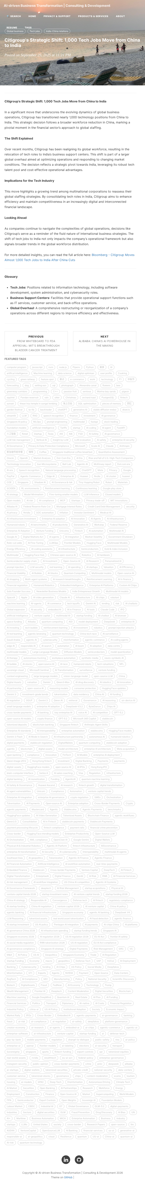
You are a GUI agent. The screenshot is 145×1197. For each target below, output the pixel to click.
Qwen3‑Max (62, 682)
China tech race (88, 633)
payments (119, 761)
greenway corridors (17, 391)
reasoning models (59, 688)
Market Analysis (42, 458)
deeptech (46, 888)
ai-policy (130, 1039)
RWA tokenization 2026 (52, 942)
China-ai (109, 1136)
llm (132, 1124)
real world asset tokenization (68, 918)
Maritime (21, 1118)
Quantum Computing (75, 573)
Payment (83, 973)
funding (46, 966)
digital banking (14, 779)
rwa (117, 1039)
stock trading (111, 421)
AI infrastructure (66, 548)
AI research (67, 785)
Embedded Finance (17, 870)
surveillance (85, 670)
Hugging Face (94, 542)
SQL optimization (87, 403)
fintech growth (86, 785)
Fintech (79, 530)
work (92, 379)
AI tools (91, 609)
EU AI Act (99, 936)
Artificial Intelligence (48, 863)
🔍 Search (14, 16)
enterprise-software (17, 1033)
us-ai (111, 1130)
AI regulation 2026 (49, 936)
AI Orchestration (15, 839)
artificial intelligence (17, 615)
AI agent (106, 427)
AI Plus (96, 997)
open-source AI (35, 688)
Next (105, 341)
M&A (9, 954)
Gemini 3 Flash (14, 736)
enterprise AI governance (51, 797)
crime (88, 1063)
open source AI (63, 767)
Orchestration (113, 797)
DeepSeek (109, 621)
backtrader (46, 409)
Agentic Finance (103, 857)
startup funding (84, 615)
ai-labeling (67, 1045)
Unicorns (64, 530)
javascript (37, 367)
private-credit (80, 1069)
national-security (103, 1069)
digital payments (15, 742)
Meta (100, 470)
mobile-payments (36, 1039)
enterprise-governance (111, 1057)
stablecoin (107, 718)
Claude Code (107, 609)
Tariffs (63, 427)
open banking (14, 754)
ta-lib (31, 409)
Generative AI (81, 524)
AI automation (96, 530)
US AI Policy (51, 1009)
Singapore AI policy (17, 421)
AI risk (30, 500)
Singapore (23, 482)
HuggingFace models (38, 767)
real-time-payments (106, 863)
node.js (63, 367)
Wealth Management (18, 991)
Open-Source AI (71, 561)
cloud (51, 1136)
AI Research (92, 561)
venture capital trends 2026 (21, 894)
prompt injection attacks (121, 627)
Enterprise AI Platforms (101, 585)
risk (117, 603)
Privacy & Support (57, 16)
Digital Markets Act (33, 536)
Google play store (112, 488)
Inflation (64, 512)
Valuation (108, 567)
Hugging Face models (120, 730)
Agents (55, 973)
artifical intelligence (17, 373)
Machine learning (43, 373)
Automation (76, 791)
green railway (28, 379)
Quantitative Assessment (111, 452)
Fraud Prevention (81, 1112)
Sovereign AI (89, 1100)
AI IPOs (81, 767)
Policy (79, 979)
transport (117, 1045)
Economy (34, 960)
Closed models (113, 494)
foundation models (16, 427)
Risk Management (103, 948)
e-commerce (77, 379)
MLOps (37, 421)
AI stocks (27, 664)
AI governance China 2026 (21, 930)
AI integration (72, 536)
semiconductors (96, 651)
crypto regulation (79, 797)
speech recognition (53, 415)
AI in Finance (74, 609)
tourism (130, 1076)
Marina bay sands (106, 391)
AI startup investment (18, 924)
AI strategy (12, 494)
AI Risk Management (68, 888)
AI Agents (96, 518)
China (122, 676)
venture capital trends (99, 791)
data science (65, 373)
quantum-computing (89, 742)
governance (62, 1076)
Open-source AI (125, 573)
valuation (32, 682)
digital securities (45, 1112)
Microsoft (80, 445)
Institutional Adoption (75, 1009)
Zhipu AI (111, 706)
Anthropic (125, 445)
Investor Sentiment (84, 512)
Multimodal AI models (117, 591)
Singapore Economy (73, 954)
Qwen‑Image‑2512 (16, 761)
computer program (16, 367)
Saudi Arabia (13, 639)
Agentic (54, 809)
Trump (108, 985)
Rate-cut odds (14, 542)
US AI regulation (79, 942)
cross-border (74, 1124)
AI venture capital (94, 906)
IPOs (28, 1015)
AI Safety (94, 433)
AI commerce (54, 603)
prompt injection (15, 567)
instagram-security (17, 1063)
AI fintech (98, 900)
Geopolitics (51, 954)
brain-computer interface (20, 773)
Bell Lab (66, 464)
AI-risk (10, 1142)
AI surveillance (110, 633)
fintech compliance (54, 827)
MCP (62, 500)
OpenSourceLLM (51, 1130)
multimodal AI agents (115, 851)
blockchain (26, 748)
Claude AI (65, 597)
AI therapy (12, 658)
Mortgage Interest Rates (69, 506)
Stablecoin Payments (101, 821)
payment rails (77, 827)
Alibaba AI (12, 506)
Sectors (27, 1112)
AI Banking (71, 1130)
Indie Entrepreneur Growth (86, 591)
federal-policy (85, 1057)
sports (45, 1051)
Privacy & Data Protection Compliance (49, 445)
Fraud (44, 985)
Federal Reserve (118, 524)
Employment (13, 1094)
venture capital (42, 615)
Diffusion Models (73, 651)
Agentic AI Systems (106, 882)
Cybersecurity (29, 966)
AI (111, 367)
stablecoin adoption (116, 742)
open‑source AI (46, 664)
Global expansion (16, 609)
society (57, 1124)
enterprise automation (73, 730)
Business (105, 1118)
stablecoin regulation (41, 742)
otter (57, 397)
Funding (55, 779)
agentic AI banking (99, 912)
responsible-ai (14, 1136)
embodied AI (54, 609)
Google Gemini (81, 839)
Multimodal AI (116, 530)
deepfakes (93, 1021)
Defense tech (80, 900)
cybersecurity (50, 639)
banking (128, 1015)
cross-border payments (19, 712)
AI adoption (96, 645)
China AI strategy (16, 900)
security (130, 506)
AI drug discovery (85, 682)
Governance (89, 700)
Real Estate (81, 997)
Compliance (57, 791)
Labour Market (14, 1106)
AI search (46, 645)
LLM (24, 415)
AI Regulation (109, 954)
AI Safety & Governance (19, 785)
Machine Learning (16, 997)
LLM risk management (18, 439)
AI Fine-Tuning (35, 542)
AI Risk (92, 876)
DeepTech (109, 870)
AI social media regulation (20, 942)
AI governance (112, 433)
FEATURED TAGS (15, 358)
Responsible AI (38, 900)
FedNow (57, 985)
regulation (57, 1039)
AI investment (80, 627)
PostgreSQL (108, 397)
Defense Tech (83, 960)
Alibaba (32, 621)
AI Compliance (29, 979)
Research (88, 1088)
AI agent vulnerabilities (19, 791)
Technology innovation (19, 464)
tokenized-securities (56, 1069)
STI (30, 973)
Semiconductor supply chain (22, 561)
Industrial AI (47, 1106)
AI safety (101, 439)
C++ (55, 391)
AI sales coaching (63, 773)
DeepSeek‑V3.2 (74, 706)
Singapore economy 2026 (20, 936)
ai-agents (55, 1027)
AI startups (92, 567)
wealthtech (50, 1057)
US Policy (76, 966)
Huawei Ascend (46, 785)
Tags (28, 27)
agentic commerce (95, 639)
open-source (118, 1124)
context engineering (17, 676)
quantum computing (52, 621)
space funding (14, 621)
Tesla (50, 433)
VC (131, 948)
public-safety (102, 1039)
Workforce (104, 1088)
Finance (50, 1094)
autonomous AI (97, 736)
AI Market (12, 1088)
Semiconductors (89, 548)
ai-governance (110, 1015)
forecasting (13, 385)
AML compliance (39, 839)
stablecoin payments (73, 821)
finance (74, 415)
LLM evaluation (82, 439)
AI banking (43, 712)
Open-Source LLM (105, 833)
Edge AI (51, 476)
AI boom (79, 645)
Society (96, 1009)
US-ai (96, 1136)
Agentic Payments (92, 809)
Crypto (129, 803)
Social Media (94, 966)
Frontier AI (40, 991)
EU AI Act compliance (105, 942)
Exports (42, 973)
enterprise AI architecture (97, 748)
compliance (33, 754)
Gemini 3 (11, 694)
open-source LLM (103, 676)
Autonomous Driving (99, 1082)
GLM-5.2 (99, 1106)
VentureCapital (28, 1130)
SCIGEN (11, 488)
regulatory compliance (121, 900)
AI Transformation (64, 670)
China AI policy (118, 906)
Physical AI (117, 888)
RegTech (11, 979)
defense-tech (117, 1033)
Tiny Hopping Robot (89, 482)
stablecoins (97, 730)
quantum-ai (126, 1136)
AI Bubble (37, 573)
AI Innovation (78, 518)
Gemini (46, 682)
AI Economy (74, 985)
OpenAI (24, 458)
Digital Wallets (102, 839)
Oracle (10, 458)
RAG (35, 415)
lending (106, 603)
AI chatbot (103, 615)
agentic (11, 748)
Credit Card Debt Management (104, 506)
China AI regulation (41, 906)
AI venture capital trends (86, 894)
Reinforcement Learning (99, 579)
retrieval (73, 700)
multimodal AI (63, 615)
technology (107, 379)
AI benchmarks (38, 524)
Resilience (65, 1136)
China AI (99, 694)
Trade (93, 954)
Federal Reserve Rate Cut (36, 506)
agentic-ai (131, 1027)
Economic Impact (115, 1009)
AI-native (84, 1003)
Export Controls (47, 1100)
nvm (51, 367)
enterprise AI (127, 621)
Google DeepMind (41, 997)
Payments (103, 761)
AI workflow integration (46, 882)
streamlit (11, 415)
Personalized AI (113, 561)
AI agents (54, 536)
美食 (102, 367)
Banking (11, 966)
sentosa (87, 391)
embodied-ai (72, 1027)
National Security (97, 979)
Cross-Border (44, 1015)
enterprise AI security (123, 439)
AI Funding (112, 997)
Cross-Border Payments (107, 803)
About (120, 16)
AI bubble (12, 664)
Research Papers (96, 1124)
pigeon (125, 391)
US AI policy (41, 924)
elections (84, 1045)
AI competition (100, 712)
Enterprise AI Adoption (18, 530)
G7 (60, 1106)
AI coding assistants (41, 548)
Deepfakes (113, 966)
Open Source (101, 973)
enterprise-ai (13, 1045)
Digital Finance (63, 876)
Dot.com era (123, 464)
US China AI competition (77, 882)
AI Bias (121, 1112)
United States (40, 1124)
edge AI (11, 645)
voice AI (82, 712)
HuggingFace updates (18, 815)
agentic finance (122, 918)
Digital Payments (79, 948)
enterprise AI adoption (48, 706)
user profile (106, 373)
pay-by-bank (14, 1039)
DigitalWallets (65, 742)
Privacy (113, 470)
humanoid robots (82, 664)
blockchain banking (43, 724)
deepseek (113, 1063)
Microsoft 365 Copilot (84, 718)
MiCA (63, 1118)
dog (27, 385)
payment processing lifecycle (22, 827)
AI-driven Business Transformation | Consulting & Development (57, 6)
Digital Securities (104, 991)
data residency (81, 694)
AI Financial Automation (19, 863)
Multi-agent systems (36, 579)
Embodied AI (63, 1015)
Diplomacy (67, 1003)
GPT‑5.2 (63, 718)
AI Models (82, 754)
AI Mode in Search (38, 736)
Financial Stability (16, 573)
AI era (10, 470)
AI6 (70, 433)
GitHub (68, 1177)
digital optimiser (86, 373)
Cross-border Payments (63, 870)
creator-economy (16, 1027)
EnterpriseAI (42, 876)
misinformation (71, 639)
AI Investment (50, 561)
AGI (70, 621)
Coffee (42, 452)
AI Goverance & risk (62, 482)
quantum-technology (31, 1142)
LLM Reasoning (15, 918)
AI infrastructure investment (21, 518)
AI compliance (46, 500)
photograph (67, 385)
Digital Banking (84, 761)
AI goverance (108, 415)
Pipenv (76, 367)
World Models (127, 1094)
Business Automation (43, 1118)
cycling (11, 379)
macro (49, 960)
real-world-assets (16, 1057)
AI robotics (105, 682)
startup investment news (55, 894)
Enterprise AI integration (19, 797)
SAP (98, 960)
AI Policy (22, 954)
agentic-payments (86, 1015)
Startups (75, 500)
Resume (12, 27)
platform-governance (116, 1021)
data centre (114, 645)
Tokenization (56, 857)
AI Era (79, 458)
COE (9, 482)
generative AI (80, 409)
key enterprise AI (63, 712)
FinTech (67, 754)
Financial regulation (17, 585)
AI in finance (124, 579)
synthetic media (90, 658)
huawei (126, 476)
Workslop (99, 524)
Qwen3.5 (11, 821)
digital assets (45, 748)
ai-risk (21, 1021)
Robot (109, 482)
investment (89, 415)
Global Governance (78, 1106)
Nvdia (97, 476)
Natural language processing (61, 470)
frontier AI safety (119, 936)
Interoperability (91, 851)
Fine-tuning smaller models (63, 494)
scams (117, 1076)
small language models (19, 706)
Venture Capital (90, 870)
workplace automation (64, 658)
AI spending (74, 567)
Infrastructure (83, 597)
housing (11, 1082)
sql (53, 385)
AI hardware (103, 555)
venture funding (106, 670)
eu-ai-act (67, 1057)
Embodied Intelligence (71, 585)
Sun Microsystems (46, 464)
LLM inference (91, 494)
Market (86, 1094)
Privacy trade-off (95, 500)
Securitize (28, 1088)
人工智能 (11, 433)
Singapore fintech (69, 724)
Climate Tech (123, 1082)
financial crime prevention (104, 827)
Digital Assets (14, 682)
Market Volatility (93, 536)
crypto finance (44, 718)
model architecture (68, 748)
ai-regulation (59, 1021)
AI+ (8, 1118)
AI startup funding (16, 906)
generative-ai (127, 1130)
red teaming (56, 567)
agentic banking (15, 912)
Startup (38, 433)
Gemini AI (91, 603)
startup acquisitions (95, 888)
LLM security (37, 567)
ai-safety (77, 1021)
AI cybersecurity (68, 851)
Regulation (94, 773)
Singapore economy (72, 912)
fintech (124, 397)
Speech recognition (29, 470)
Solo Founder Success (18, 591)
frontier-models (48, 1045)
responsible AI (28, 645)
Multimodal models (101, 573)
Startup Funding (15, 960)
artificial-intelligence (43, 427)
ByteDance (95, 706)
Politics (36, 1003)
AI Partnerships (69, 1088)
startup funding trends (85, 930)
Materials (123, 482)
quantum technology (63, 633)
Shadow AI (40, 482)
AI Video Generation (46, 815)
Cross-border (14, 833)
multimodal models (16, 651)
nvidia (35, 1057)
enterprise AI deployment (106, 754)
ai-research (37, 1027)
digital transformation (111, 785)
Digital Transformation (18, 876)
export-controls (85, 1051)
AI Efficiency (126, 567)
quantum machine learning (96, 779)
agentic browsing (37, 633)
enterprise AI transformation (21, 851)
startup (76, 427)
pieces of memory (111, 403)
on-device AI (128, 700)
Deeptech (56, 991)
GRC (121, 948)
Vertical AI (41, 439)
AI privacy (12, 512)
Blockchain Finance (98, 815)
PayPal (10, 476)
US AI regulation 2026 (76, 936)
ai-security (100, 1045)
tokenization (60, 694)
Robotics (86, 555)
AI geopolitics (36, 857)
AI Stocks (53, 573)
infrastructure (113, 773)
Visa (81, 773)
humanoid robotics (120, 736)
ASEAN (10, 1130)
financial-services (93, 1130)
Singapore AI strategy (52, 948)
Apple (24, 597)
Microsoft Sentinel (39, 670)
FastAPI (121, 427)
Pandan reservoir (30, 397)
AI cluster (111, 476)
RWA (104, 876)
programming (40, 391)
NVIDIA (69, 973)
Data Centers (121, 973)
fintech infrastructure (84, 845)
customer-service (16, 1076)
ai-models (26, 1082)
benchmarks (114, 809)
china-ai (34, 1009)
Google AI (12, 536)
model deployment (88, 621)
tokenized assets (38, 918)
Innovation (51, 754)
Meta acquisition (125, 748)
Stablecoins (70, 809)
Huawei (84, 476)
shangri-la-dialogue (78, 1039)
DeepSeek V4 (122, 912)
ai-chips (89, 1027)
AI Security (47, 851)
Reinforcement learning (57, 488)
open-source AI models (19, 718)
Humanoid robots (16, 524)
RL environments (30, 488)
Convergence (59, 900)
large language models (46, 676)
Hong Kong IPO (99, 767)
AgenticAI (70, 779)
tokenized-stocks (41, 1076)
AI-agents (36, 603)
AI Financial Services (124, 876)
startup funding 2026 (116, 894)
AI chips (100, 597)
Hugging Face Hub (34, 555)
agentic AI (31, 639)
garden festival (14, 409)
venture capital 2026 (68, 906)
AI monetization (36, 779)
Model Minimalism (33, 494)
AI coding (91, 427)
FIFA (9, 1100)
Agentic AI (82, 464)
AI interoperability (46, 730)
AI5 (61, 433)
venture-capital (65, 1033)
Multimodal (13, 555)
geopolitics (64, 960)
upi (101, 1051)
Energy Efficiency (16, 548)
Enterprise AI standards (19, 730)
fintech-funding (63, 1051)
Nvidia (26, 512)
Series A (43, 773)
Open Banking (47, 1088)
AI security (36, 609)
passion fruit (70, 391)
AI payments (91, 924)
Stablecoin (38, 870)
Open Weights (69, 1100)
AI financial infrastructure (43, 912)
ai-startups (12, 1069)
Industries (12, 1112)
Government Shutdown (120, 536)
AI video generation (43, 597)
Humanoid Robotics (44, 585)
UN (133, 1112)
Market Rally (13, 1015)
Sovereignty (13, 1051)
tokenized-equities (119, 1051)
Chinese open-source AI (63, 555)
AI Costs (99, 1003)
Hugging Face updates (114, 688)
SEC (45, 979)
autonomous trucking (35, 658)
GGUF (29, 700)
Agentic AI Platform (57, 845)
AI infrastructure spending (54, 930)
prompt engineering (57, 421)
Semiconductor (25, 1100)
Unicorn (41, 791)
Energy (119, 1088)
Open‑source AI (54, 803)
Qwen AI (58, 700)
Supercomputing (104, 1094)
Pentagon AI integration (66, 924)
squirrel (11, 397)
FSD (80, 433)
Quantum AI (63, 997)
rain (47, 397)
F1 (120, 379)
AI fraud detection (99, 918)
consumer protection (85, 688)
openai (30, 1045)
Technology (92, 985)
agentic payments (16, 809)
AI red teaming (14, 633)
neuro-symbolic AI (114, 658)
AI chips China (111, 924)
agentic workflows (124, 815)
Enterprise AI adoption (53, 518)
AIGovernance (108, 845)
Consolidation (29, 821)
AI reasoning (109, 700)
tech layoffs (73, 603)
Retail (25, 433)
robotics (98, 627)
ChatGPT (87, 470)
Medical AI (105, 512)
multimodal (79, 421)
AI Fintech (126, 870)
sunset (10, 403)
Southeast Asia (15, 857)
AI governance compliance (21, 948)
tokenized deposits (17, 724)
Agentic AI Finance (79, 857)
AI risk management (17, 882)
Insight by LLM (60, 439)
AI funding (115, 694)
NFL (122, 664)
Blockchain (125, 991)
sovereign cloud (15, 670)
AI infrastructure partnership (68, 736)
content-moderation (97, 1076)
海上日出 (67, 403)
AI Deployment (128, 960)
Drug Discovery (104, 1112)
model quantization (121, 651)
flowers (106, 385)
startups (11, 1124)
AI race (64, 664)
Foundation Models (112, 1100)
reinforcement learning (55, 627)
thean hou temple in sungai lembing (38, 403)
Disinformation (75, 1082)
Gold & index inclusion (116, 548)
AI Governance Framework (21, 888)
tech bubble (31, 627)
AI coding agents (119, 639)
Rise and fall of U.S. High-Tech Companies (111, 458)
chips (78, 1076)
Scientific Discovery (123, 979)
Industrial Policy (15, 1009)
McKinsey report (102, 464)
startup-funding (87, 1033)
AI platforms (131, 924)
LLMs (24, 1124)
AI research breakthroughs (67, 579)
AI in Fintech (49, 821)
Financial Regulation (121, 1003)
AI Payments (33, 803)
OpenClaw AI (60, 839)
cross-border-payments (66, 1063)
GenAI (80, 876)
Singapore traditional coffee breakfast (72, 452)
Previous (36, 343)
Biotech (11, 985)
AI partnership (14, 688)
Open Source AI (68, 1094)
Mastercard (38, 809)
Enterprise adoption (78, 803)
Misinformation (14, 973)
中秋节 (131, 379)
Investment (63, 761)
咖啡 (31, 452)
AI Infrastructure (115, 518)
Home (32, 16)
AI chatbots (131, 603)
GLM (63, 1112)
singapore (31, 1051)
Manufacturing (61, 979)
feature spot (47, 379)
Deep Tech (55, 1082)
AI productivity (60, 524)
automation (63, 645)
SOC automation (45, 512)
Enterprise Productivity (77, 833)
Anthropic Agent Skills (96, 724)
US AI (36, 954)
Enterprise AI (67, 476)
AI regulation (13, 700)
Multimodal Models (117, 542)
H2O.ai (110, 960)
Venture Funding (44, 530)
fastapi (94, 421)
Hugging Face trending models (43, 833)
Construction (32, 1094)
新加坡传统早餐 (15, 452)
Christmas (71, 397)
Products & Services (93, 16)
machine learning (16, 603)
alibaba (129, 1063)
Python (90, 367)
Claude (109, 445)
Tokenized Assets (72, 815)
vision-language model (76, 676)
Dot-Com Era (63, 458)
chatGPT (62, 409)
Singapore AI (109, 930)
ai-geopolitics (35, 1136)
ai (103, 1033)
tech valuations (105, 664)
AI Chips (60, 966)
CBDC (31, 1106)
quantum (82, 1136)
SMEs (97, 797)
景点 (62, 379)
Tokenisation (13, 803)
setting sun (40, 385)
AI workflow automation (77, 863)
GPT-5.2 (118, 712)
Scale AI (95, 445)
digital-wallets (31, 1069)
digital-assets (14, 767)
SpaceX (11, 597)
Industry (120, 1118)
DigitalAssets (28, 985)
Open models (14, 500)
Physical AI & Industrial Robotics (24, 845)
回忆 (129, 403)
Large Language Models (45, 651)
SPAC (41, 1082)
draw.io (126, 409)
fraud (9, 1021)
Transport (51, 1003)
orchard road (89, 397)
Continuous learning (86, 488)
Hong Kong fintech (42, 761)
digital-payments (119, 1106)
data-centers (125, 1069)
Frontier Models (72, 542)
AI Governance (14, 445)
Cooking (122, 373)
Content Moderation (78, 991)
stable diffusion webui (104, 409)
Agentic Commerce (30, 476)
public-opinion (40, 1063)
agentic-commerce (110, 1027)
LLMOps (53, 542)
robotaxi (114, 597)
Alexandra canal (87, 385)
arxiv (99, 1063)
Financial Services (16, 1003)
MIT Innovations (118, 500)
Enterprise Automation (83, 1118)
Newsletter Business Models (51, 591)
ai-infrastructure (42, 1033)
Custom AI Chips (128, 585)
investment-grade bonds (35, 694)
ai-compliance (38, 1021)
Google (127, 470)
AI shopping (13, 579)
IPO (122, 609)
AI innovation (124, 682)
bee (118, 385)
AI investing (13, 627)
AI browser (120, 615)
